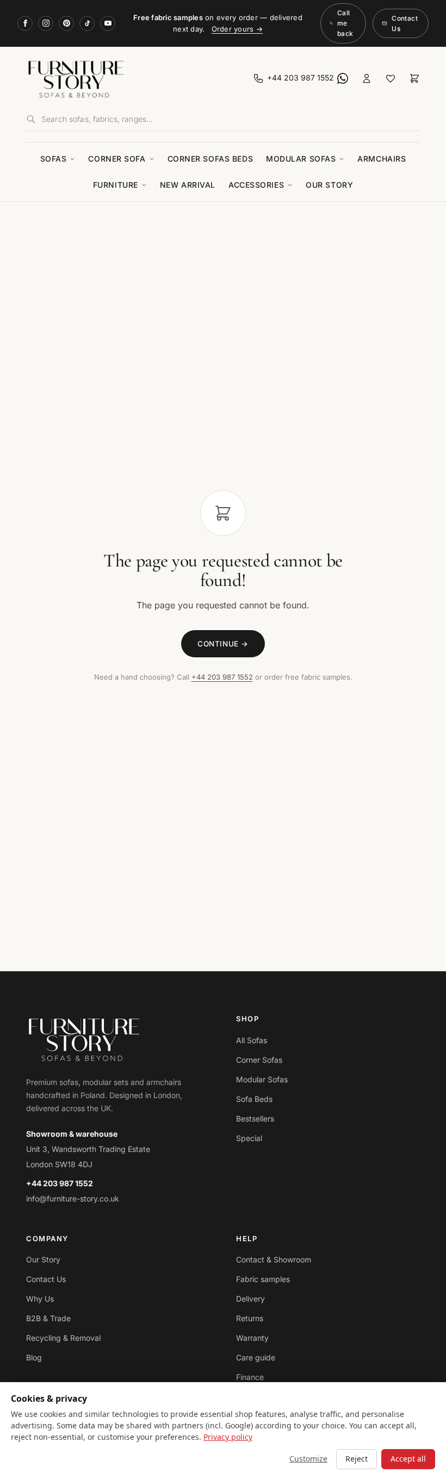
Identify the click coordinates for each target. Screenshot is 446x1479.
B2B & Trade (48, 1318)
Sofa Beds (254, 1099)
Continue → (222, 643)
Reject (356, 1458)
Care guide (255, 1357)
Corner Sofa (116, 158)
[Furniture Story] (122, 78)
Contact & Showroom (273, 1259)
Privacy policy (227, 1437)
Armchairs (381, 158)
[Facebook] (25, 23)
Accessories (256, 184)
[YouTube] (107, 23)
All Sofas (251, 1040)
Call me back (345, 23)
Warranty (252, 1337)
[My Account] (366, 78)
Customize (308, 1458)
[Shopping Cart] (414, 78)
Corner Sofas (259, 1059)
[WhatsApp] (342, 78)
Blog (34, 1357)
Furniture (115, 184)
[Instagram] (45, 23)
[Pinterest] (66, 23)
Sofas (53, 158)
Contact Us (405, 23)
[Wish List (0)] (390, 78)
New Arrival (187, 184)
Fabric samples (263, 1279)
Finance (250, 1377)
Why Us (40, 1298)
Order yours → (237, 28)
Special (249, 1138)
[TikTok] (87, 23)
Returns (249, 1318)
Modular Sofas (301, 158)
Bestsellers (255, 1118)
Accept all (408, 1458)
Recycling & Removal (63, 1337)
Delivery (250, 1298)
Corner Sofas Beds (210, 158)
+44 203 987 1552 (222, 677)
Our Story (329, 184)
